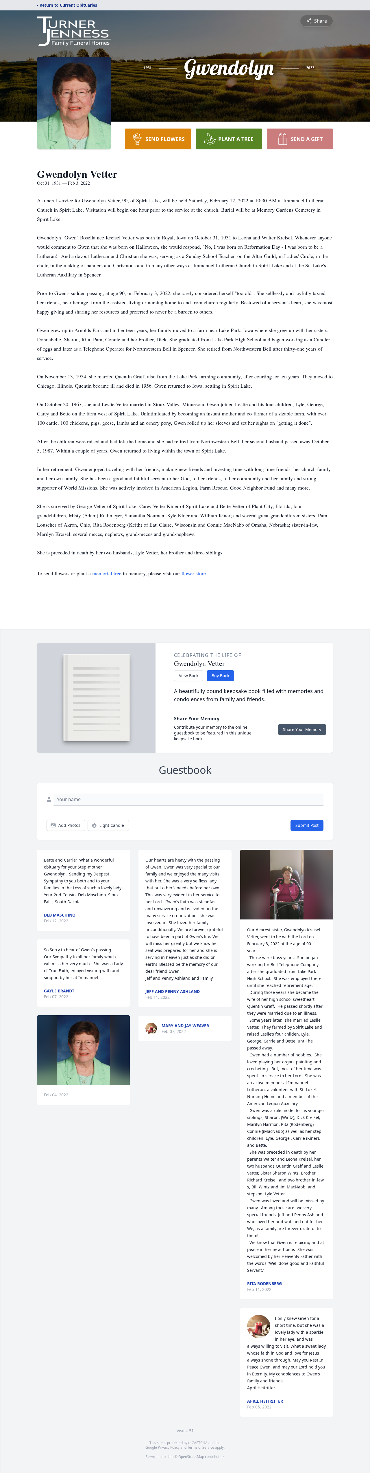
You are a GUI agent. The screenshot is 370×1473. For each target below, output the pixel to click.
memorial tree (106, 573)
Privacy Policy (169, 1447)
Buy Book (220, 675)
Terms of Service (200, 1447)
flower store (194, 573)
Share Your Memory (302, 729)
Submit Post (307, 825)
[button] (83, 1050)
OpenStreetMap (191, 1456)
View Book (188, 675)
